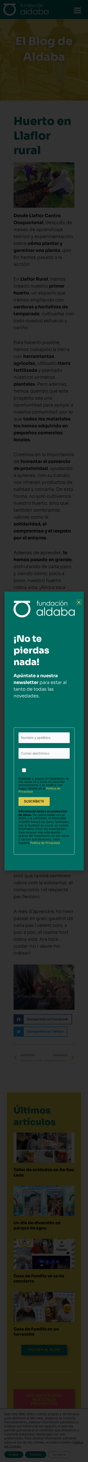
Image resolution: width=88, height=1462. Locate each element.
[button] (78, 602)
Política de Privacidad (45, 843)
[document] (44, 731)
